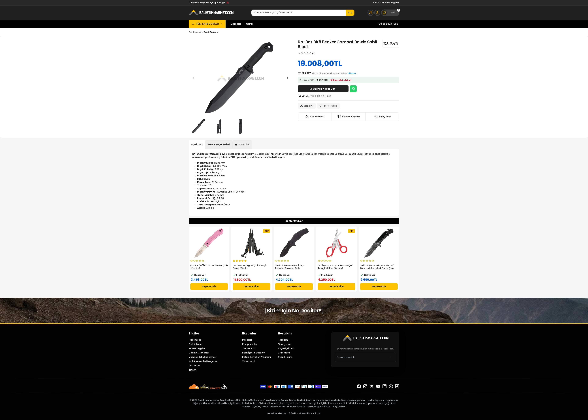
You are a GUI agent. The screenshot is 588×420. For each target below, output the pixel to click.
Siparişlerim (284, 344)
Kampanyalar (249, 344)
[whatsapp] (391, 386)
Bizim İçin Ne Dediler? (253, 352)
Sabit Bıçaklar (211, 32)
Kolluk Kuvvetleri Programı (386, 2)
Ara (350, 12)
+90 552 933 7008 (387, 23)
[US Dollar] (377, 13)
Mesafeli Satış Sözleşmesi (202, 357)
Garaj (249, 23)
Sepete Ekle (209, 286)
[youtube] (378, 386)
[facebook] (359, 386)
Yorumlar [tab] (244, 144)
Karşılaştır (308, 105)
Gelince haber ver (324, 89)
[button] (287, 78)
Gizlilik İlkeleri (196, 344)
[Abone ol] (390, 357)
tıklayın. (352, 73)
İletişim (192, 369)
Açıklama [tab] (197, 144)
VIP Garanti (195, 365)
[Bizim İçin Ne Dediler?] (294, 310)
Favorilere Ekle (330, 105)
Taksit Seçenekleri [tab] (219, 144)
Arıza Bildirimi (285, 357)
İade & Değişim (197, 348)
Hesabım (283, 339)
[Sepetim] (390, 13)
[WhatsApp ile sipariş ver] (353, 88)
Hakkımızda (195, 339)
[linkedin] (384, 386)
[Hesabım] (371, 13)
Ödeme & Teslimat (199, 352)
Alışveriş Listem (286, 348)
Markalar (235, 23)
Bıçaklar (197, 32)
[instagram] (365, 386)
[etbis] (397, 386)
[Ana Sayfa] (190, 32)
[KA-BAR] (390, 44)
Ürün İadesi (284, 352)
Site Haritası (248, 348)
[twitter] (372, 386)
